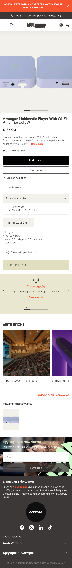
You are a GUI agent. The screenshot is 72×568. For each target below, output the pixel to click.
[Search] (11, 25)
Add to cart (36, 160)
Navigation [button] (4, 25)
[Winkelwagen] (67, 25)
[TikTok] (50, 527)
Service (34, 297)
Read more (37, 143)
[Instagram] (31, 527)
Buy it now (36, 170)
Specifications (13, 187)
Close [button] (68, 6)
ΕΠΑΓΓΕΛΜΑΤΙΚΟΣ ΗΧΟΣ (20, 381)
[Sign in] (61, 25)
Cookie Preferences (13, 536)
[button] (3, 290)
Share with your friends (23, 252)
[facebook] (22, 527)
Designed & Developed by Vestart (47, 562)
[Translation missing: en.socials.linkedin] (41, 527)
